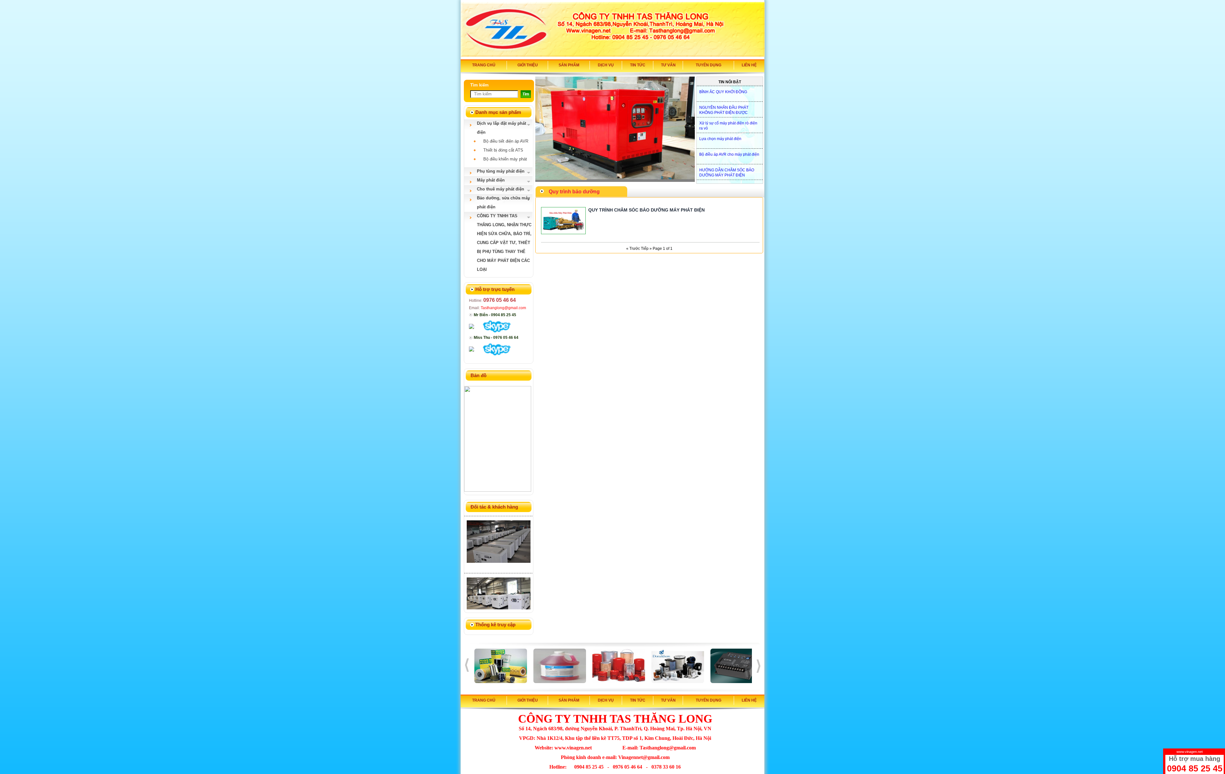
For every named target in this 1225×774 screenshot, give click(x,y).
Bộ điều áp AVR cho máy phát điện (729, 149)
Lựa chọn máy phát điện (720, 134)
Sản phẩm (569, 65)
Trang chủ (483, 65)
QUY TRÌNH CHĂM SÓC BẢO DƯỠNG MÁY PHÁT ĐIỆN (646, 209)
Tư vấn (668, 65)
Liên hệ (749, 65)
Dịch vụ (606, 65)
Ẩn (1218, 751)
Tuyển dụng (708, 65)
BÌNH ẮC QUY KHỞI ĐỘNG (723, 87)
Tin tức (637, 65)
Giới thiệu (527, 65)
